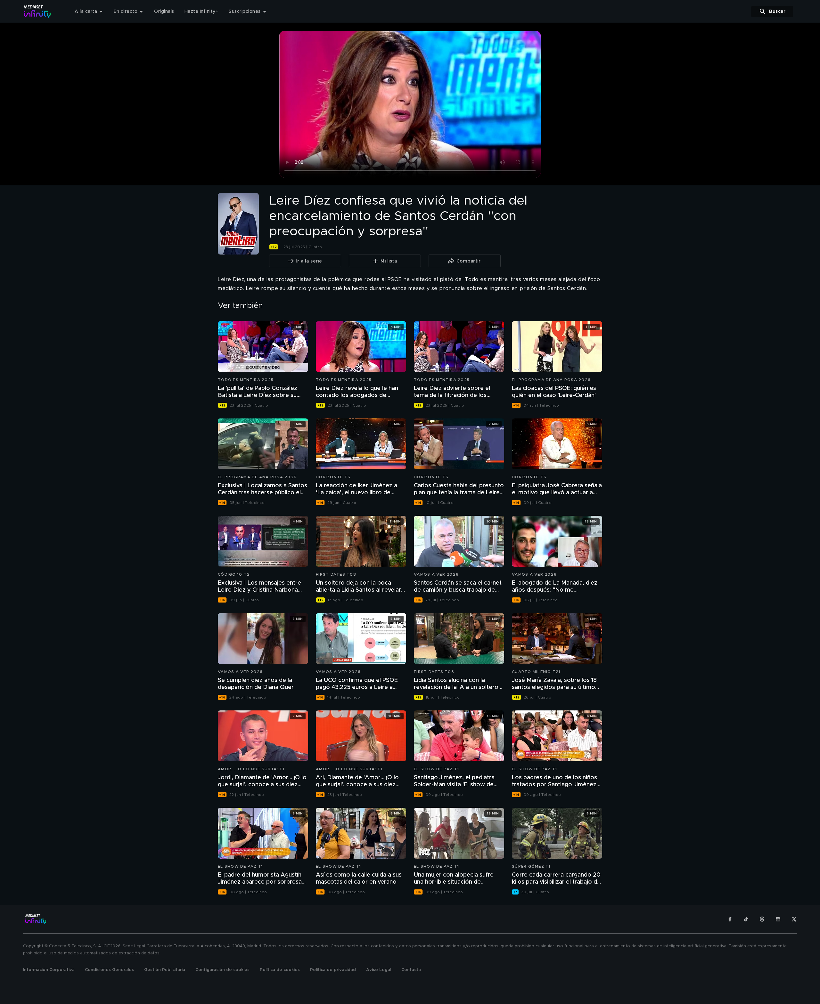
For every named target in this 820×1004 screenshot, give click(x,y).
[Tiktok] (746, 919)
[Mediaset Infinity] (37, 11)
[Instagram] (778, 919)
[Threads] (762, 919)
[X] (794, 919)
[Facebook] (730, 919)
